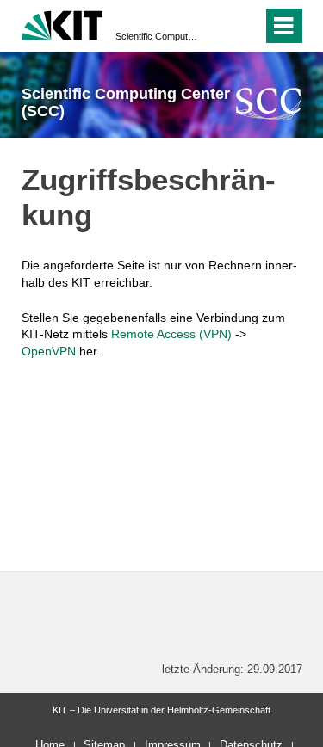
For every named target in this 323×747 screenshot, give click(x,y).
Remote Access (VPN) (171, 334)
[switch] (218, 25)
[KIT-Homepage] (62, 23)
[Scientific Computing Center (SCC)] (269, 104)
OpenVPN (49, 351)
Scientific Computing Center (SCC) (156, 36)
